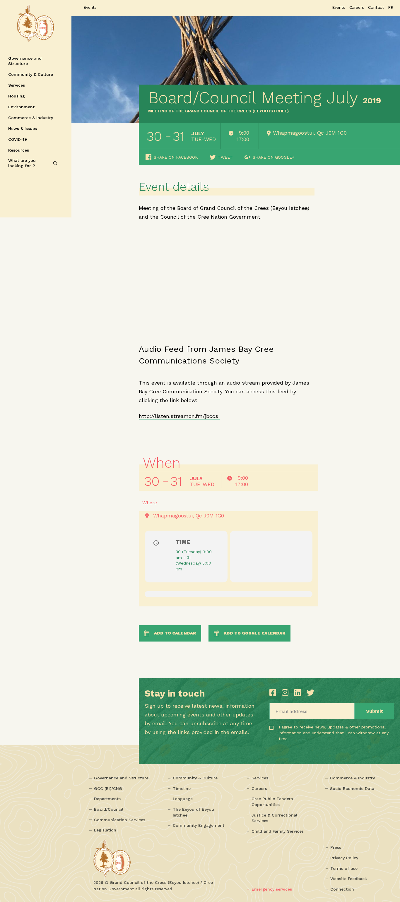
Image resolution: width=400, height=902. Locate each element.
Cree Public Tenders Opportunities (272, 801)
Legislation (105, 830)
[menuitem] (390, 7)
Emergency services (272, 889)
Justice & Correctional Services (274, 818)
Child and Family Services (278, 831)
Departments (107, 798)
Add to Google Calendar (255, 633)
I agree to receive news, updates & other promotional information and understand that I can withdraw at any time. (309, 738)
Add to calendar (175, 633)
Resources (18, 150)
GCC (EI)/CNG (108, 788)
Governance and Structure (25, 61)
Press (335, 847)
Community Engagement (198, 825)
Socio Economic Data (352, 788)
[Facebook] (274, 692)
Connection (342, 889)
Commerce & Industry (30, 117)
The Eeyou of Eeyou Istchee (193, 812)
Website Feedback (348, 878)
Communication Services (119, 819)
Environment (21, 106)
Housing (16, 96)
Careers (259, 788)
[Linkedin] (299, 692)
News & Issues (22, 128)
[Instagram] (286, 692)
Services (16, 85)
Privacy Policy (344, 857)
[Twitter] (310, 692)
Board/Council (108, 809)
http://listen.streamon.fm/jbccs (179, 416)
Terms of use (344, 868)
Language (183, 798)
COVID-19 (17, 139)
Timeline (182, 788)
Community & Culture (30, 74)
